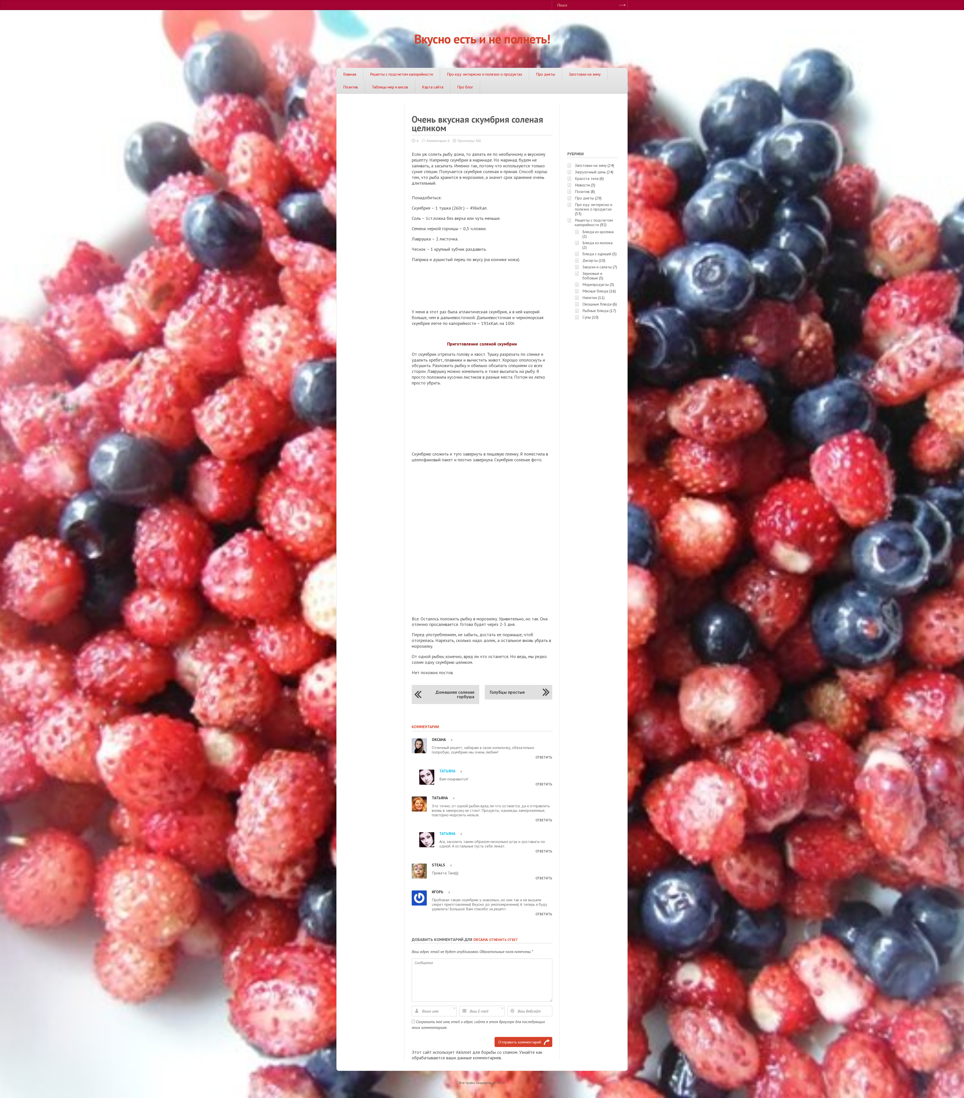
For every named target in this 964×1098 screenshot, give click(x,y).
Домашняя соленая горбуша (455, 694)
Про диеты (545, 74)
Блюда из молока (597, 242)
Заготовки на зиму (584, 74)
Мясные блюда (595, 290)
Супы (586, 317)
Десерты (590, 260)
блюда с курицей (596, 253)
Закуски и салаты (597, 266)
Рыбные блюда (595, 310)
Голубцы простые (507, 692)
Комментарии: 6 (438, 141)
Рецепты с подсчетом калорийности (401, 74)
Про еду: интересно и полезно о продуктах (484, 74)
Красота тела (586, 178)
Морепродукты (595, 284)
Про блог (465, 86)
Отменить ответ (503, 940)
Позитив (350, 86)
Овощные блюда (597, 304)
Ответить (543, 757)
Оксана (480, 939)
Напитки (589, 297)
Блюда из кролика (598, 231)
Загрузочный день (590, 171)
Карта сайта (432, 86)
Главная (349, 74)
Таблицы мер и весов (390, 86)
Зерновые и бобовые (592, 275)
